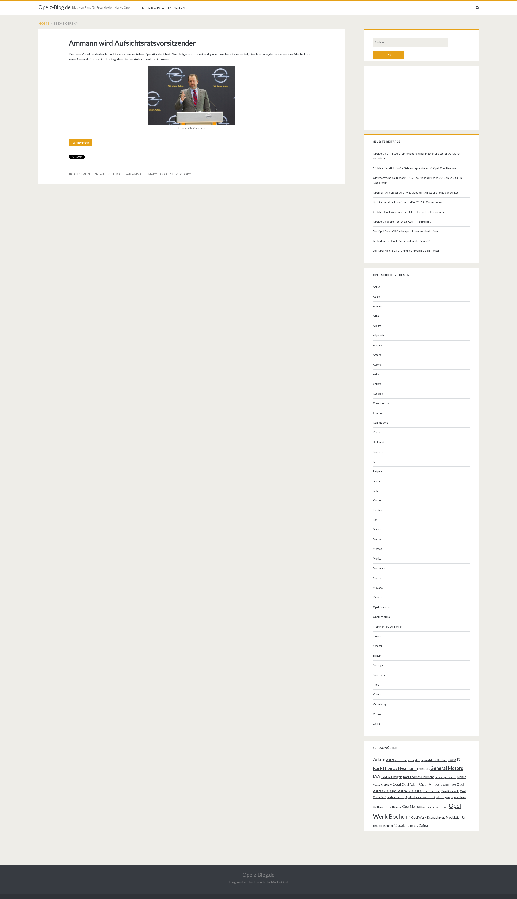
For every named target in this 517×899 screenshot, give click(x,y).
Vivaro (377, 714)
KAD (375, 490)
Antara (377, 354)
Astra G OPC (401, 760)
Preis (442, 817)
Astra (376, 374)
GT (375, 461)
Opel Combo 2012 (431, 791)
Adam (376, 296)
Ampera (377, 345)
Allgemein (82, 174)
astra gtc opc (416, 760)
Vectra (377, 694)
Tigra (376, 684)
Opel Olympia (427, 807)
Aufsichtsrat (111, 174)
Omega (377, 597)
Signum (377, 655)
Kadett (377, 500)
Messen (377, 548)
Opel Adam (410, 784)
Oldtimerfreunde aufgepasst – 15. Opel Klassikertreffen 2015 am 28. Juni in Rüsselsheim (417, 180)
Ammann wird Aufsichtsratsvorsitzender (132, 43)
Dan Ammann (135, 174)
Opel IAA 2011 (424, 797)
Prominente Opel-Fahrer (387, 626)
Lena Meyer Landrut (445, 777)
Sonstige (378, 665)
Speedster (379, 675)
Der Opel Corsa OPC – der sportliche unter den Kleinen (405, 231)
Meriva (377, 539)
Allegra (377, 325)
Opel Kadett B (458, 797)
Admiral (377, 306)
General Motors (446, 768)
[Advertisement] (421, 99)
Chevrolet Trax (382, 403)
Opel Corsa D (450, 791)
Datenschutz (153, 7)
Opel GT (410, 797)
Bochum (442, 760)
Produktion (453, 817)
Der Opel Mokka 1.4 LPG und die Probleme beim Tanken (406, 250)
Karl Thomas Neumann (418, 777)
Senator (377, 646)
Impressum (176, 7)
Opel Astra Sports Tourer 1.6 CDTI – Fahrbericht (402, 221)
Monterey (379, 568)
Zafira (376, 723)
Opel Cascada (381, 607)
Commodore (380, 422)
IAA (376, 776)
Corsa (376, 432)
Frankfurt (423, 768)
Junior (376, 481)
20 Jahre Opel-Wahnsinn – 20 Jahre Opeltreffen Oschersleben (409, 212)
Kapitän (377, 510)
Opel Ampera (430, 784)
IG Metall (386, 777)
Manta (377, 529)
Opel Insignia (441, 797)
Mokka (377, 558)
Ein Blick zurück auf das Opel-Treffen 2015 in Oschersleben (407, 202)
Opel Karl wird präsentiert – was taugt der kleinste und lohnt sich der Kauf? (417, 192)
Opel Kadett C (380, 807)
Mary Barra (158, 174)
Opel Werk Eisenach (425, 817)
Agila (376, 315)
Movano (378, 587)
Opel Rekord (441, 806)
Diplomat (378, 442)
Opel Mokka (411, 806)
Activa (376, 286)
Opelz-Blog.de (54, 7)
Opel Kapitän (395, 806)
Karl (375, 519)
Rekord (377, 636)
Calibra (377, 384)
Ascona (377, 364)
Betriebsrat (430, 760)
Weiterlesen (82, 143)
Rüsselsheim (403, 825)
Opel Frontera (381, 616)
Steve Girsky (180, 174)
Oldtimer (386, 784)
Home (44, 23)
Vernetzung (379, 704)
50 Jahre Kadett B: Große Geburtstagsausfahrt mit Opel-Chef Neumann (415, 168)
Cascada (378, 393)
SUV (416, 825)
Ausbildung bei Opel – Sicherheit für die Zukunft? (401, 241)
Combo (377, 413)
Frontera (378, 452)
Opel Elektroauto (395, 797)
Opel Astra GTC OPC (406, 791)
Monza (377, 578)
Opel (397, 784)
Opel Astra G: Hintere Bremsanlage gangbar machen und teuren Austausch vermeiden (416, 156)
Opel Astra (449, 784)
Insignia (377, 471)
